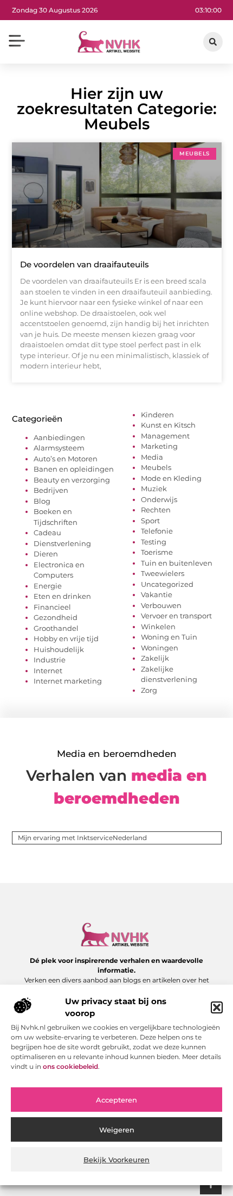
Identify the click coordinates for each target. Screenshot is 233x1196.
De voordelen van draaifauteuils (84, 264)
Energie (48, 585)
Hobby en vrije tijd (66, 638)
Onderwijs (159, 499)
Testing (153, 541)
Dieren (46, 553)
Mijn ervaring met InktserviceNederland (82, 838)
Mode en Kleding (171, 478)
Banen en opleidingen (74, 469)
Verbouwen (161, 605)
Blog (42, 501)
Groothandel (56, 628)
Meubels (156, 467)
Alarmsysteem (59, 447)
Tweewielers (162, 573)
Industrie (50, 659)
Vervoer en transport (176, 615)
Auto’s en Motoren (66, 458)
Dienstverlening (62, 543)
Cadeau (47, 532)
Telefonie (157, 531)
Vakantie (156, 594)
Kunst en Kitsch (168, 425)
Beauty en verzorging (72, 479)
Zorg (149, 690)
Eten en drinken (62, 596)
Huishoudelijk (59, 649)
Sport (150, 520)
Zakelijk (155, 658)
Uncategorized (167, 584)
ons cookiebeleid (70, 1066)
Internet (48, 670)
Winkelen (158, 626)
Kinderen (157, 414)
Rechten (156, 509)
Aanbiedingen (59, 437)
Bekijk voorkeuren (116, 1159)
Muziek (154, 488)
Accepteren (116, 1099)
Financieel (52, 607)
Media (152, 457)
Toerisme (157, 552)
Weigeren (116, 1129)
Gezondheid (55, 617)
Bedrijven (51, 490)
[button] (216, 1007)
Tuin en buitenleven (176, 563)
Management (165, 435)
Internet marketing (68, 681)
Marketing (159, 446)
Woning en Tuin (169, 637)
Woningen (159, 647)
